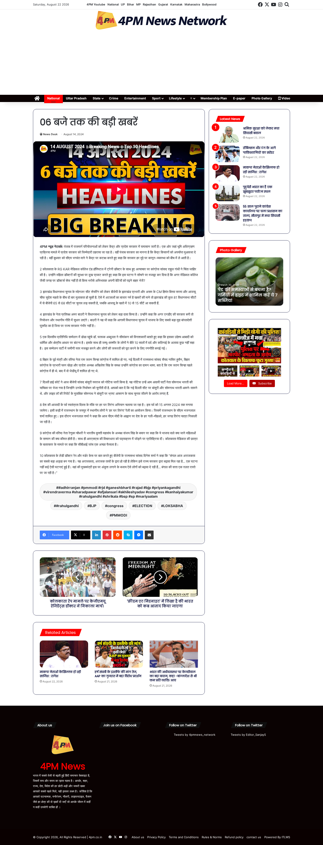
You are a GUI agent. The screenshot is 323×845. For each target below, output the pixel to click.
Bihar (130, 4)
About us (138, 837)
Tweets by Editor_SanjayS (248, 734)
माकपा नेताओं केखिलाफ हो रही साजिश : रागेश (60, 674)
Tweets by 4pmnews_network (194, 734)
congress (115, 506)
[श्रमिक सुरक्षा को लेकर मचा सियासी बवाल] (228, 134)
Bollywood (209, 4)
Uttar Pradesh (76, 98)
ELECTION (143, 506)
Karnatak (176, 4)
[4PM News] (161, 20)
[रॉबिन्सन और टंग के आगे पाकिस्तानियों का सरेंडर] (228, 154)
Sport (156, 98)
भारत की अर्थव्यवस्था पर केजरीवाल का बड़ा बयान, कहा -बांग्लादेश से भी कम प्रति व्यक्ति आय (173, 676)
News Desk (50, 134)
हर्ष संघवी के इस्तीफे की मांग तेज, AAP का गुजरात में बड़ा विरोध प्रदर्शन (118, 674)
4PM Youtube (96, 4)
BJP (93, 506)
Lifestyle (175, 98)
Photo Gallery (262, 98)
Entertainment (135, 98)
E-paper (239, 98)
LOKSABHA (173, 506)
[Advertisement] (161, 63)
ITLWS (286, 837)
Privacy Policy (156, 837)
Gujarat (163, 4)
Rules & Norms (212, 837)
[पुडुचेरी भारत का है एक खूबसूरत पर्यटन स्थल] (228, 193)
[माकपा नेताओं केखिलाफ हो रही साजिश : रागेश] (64, 654)
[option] (249, 281)
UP (123, 4)
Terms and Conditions (184, 837)
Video (285, 98)
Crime (113, 98)
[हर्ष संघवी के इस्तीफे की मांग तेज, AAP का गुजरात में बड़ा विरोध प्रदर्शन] (119, 654)
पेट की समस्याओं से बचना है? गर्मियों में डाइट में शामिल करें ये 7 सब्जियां (248, 295)
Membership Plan (214, 98)
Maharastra (192, 4)
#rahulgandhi (67, 506)
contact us (254, 837)
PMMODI (119, 515)
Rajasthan (149, 4)
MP (138, 4)
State (96, 98)
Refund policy (234, 837)
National (113, 4)
